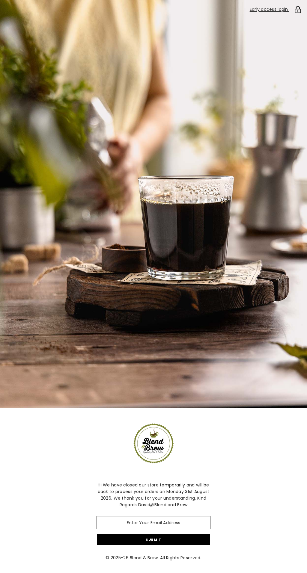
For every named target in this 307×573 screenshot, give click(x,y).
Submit (153, 539)
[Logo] (153, 443)
